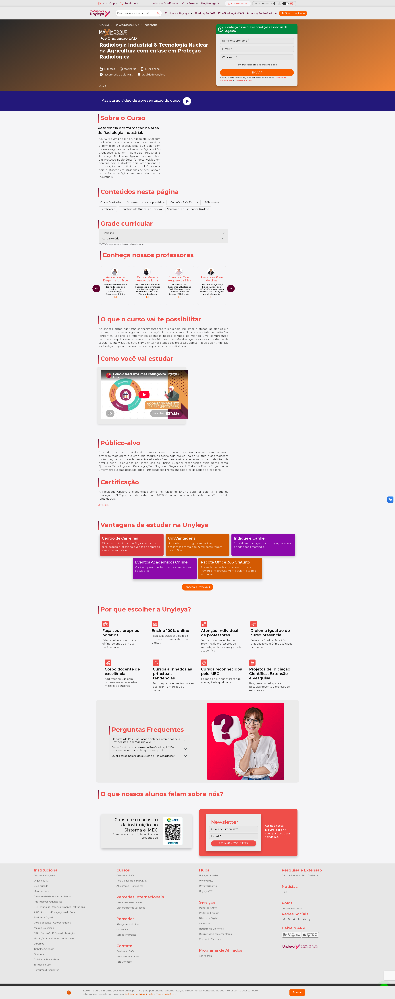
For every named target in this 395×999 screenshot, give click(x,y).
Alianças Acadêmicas (165, 3)
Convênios (122, 929)
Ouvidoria (39, 954)
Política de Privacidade (46, 959)
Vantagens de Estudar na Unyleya (188, 209)
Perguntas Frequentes (46, 970)
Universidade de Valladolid (130, 907)
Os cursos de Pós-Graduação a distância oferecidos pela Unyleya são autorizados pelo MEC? (146, 740)
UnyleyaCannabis (208, 875)
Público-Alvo (212, 202)
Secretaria (204, 923)
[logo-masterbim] (155, 32)
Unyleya (104, 24)
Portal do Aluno (208, 907)
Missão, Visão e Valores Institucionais (54, 938)
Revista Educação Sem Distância (300, 875)
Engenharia (150, 24)
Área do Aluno (237, 3)
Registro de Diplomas (211, 928)
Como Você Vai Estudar (184, 202)
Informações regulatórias (48, 901)
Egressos (39, 943)
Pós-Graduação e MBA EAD (131, 880)
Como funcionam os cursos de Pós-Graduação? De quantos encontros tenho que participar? (143, 749)
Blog (284, 892)
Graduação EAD (205, 13)
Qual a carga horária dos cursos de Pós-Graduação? (143, 755)
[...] (115, 296)
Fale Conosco (124, 961)
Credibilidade (41, 886)
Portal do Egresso (209, 913)
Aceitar (297, 992)
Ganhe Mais (205, 955)
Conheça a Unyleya (197, 587)
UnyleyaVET (205, 891)
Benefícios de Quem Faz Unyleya (141, 209)
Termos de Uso (243, 81)
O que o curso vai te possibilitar (146, 202)
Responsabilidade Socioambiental (53, 896)
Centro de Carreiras (209, 939)
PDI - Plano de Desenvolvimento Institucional (59, 907)
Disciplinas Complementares (215, 934)
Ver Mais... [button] (103, 504)
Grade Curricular (110, 202)
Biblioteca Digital (43, 917)
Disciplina (108, 233)
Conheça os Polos (292, 908)
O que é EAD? (41, 880)
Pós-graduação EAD (127, 956)
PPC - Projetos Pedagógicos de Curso (55, 912)
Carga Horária (110, 238)
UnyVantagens (210, 3)
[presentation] (231, 288)
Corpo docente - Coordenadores (52, 922)
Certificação (107, 209)
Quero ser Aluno (293, 13)
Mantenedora (41, 891)
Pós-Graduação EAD (231, 13)
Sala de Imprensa (126, 934)
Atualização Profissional (262, 13)
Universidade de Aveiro (129, 902)
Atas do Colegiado (44, 928)
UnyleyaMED (206, 880)
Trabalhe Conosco (44, 949)
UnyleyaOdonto (208, 886)
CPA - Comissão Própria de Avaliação (54, 933)
